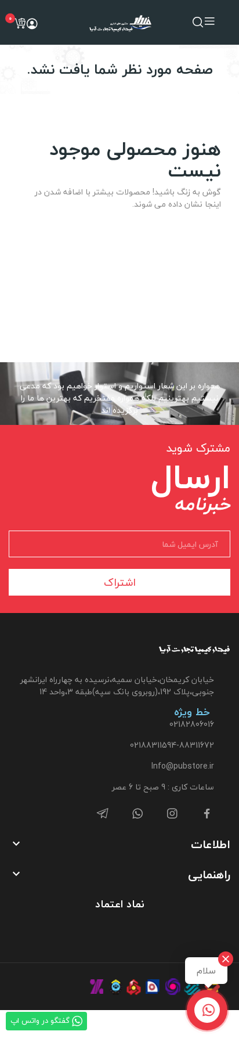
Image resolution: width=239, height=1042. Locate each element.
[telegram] (102, 814)
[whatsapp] (137, 814)
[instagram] (172, 814)
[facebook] (207, 814)
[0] (20, 23)
